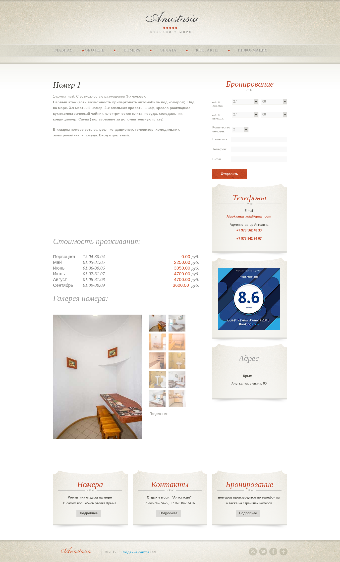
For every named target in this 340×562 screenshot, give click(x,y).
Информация (253, 50)
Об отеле (94, 50)
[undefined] (97, 408)
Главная (63, 50)
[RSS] (253, 552)
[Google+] (283, 552)
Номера (132, 50)
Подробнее (89, 513)
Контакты (207, 50)
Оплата (168, 50)
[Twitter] (263, 552)
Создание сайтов (135, 552)
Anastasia (170, 22)
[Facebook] (273, 552)
